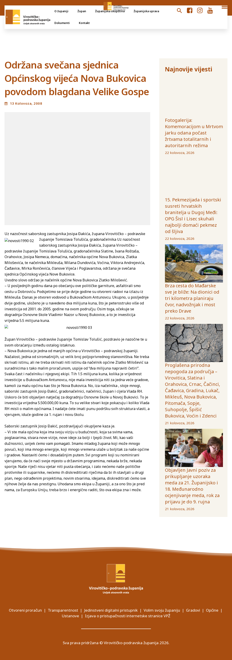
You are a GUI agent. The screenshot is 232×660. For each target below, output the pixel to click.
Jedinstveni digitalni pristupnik (111, 610)
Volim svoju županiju (162, 610)
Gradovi (193, 610)
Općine (212, 610)
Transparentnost (63, 610)
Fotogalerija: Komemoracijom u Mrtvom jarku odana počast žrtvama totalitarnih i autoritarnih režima (194, 132)
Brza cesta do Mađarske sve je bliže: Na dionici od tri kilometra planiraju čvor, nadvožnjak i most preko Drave (192, 298)
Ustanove (70, 615)
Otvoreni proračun (25, 610)
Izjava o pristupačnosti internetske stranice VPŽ (127, 615)
